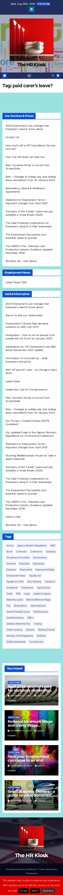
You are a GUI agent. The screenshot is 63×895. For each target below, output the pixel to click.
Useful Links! (13, 516)
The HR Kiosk (31, 65)
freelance (50, 581)
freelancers (27, 587)
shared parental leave (18, 611)
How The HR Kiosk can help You (25, 157)
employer (11, 569)
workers (30, 629)
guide (10, 593)
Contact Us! (12, 137)
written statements (16, 641)
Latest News (13, 282)
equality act (35, 575)
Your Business (36, 641)
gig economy (43, 587)
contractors (36, 551)
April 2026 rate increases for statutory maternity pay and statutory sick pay (31, 690)
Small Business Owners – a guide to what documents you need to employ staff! (31, 795)
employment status (16, 575)
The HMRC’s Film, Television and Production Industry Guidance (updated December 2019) (29, 249)
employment (26, 569)
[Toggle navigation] (29, 76)
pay (8, 605)
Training (38, 623)
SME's (30, 617)
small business (40, 611)
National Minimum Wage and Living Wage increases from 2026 (30, 725)
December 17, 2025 (21, 696)
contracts (51, 551)
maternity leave (15, 599)
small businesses (15, 617)
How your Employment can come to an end (28, 758)
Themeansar (31, 873)
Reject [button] (35, 890)
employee (24, 563)
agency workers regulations (32, 545)
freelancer (12, 587)
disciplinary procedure (18, 557)
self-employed (38, 605)
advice (10, 545)
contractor (21, 551)
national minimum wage (38, 599)
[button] (53, 75)
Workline (41, 635)
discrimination (40, 557)
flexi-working (34, 581)
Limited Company (42, 593)
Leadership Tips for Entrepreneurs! (27, 389)
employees (38, 563)
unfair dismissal (14, 629)
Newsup (50, 869)
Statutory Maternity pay (18, 623)
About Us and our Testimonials (24, 315)
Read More (48, 890)
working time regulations (20, 635)
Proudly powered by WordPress (21, 869)
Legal (27, 593)
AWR (52, 545)
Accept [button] (23, 890)
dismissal (11, 563)
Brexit (9, 551)
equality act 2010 (15, 581)
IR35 (18, 593)
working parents (46, 629)
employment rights (45, 569)
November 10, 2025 (22, 766)
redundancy (20, 605)
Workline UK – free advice (21, 261)
